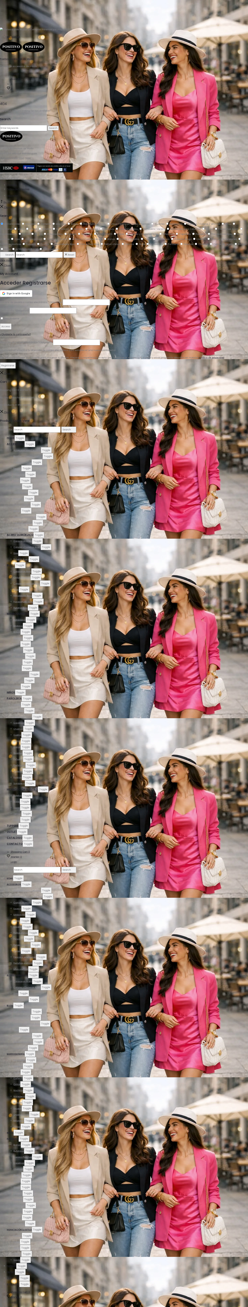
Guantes (17, 753)
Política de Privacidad (18, 189)
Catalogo (14, 838)
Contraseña (14, 310)
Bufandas (18, 710)
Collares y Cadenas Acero (27, 547)
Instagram (13, 37)
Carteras (18, 638)
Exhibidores (19, 474)
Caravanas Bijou (22, 571)
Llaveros (17, 486)
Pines (16, 589)
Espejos (17, 468)
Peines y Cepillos (21, 504)
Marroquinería (18, 614)
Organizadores (21, 674)
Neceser (17, 668)
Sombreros (19, 783)
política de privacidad (211, 357)
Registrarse (7, 365)
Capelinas (18, 722)
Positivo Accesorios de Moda (16, 59)
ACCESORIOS (15, 444)
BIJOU (11, 565)
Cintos (16, 644)
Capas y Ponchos (22, 716)
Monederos (19, 656)
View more (6, 260)
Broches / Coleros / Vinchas (28, 456)
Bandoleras (19, 619)
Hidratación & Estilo (22, 789)
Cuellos (17, 735)
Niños (11, 692)
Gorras (17, 741)
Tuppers (12, 826)
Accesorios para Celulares (27, 450)
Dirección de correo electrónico (26, 342)
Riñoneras (18, 680)
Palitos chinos (20, 492)
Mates (16, 801)
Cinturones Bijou (21, 577)
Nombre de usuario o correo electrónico (31, 302)
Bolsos (16, 632)
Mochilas (18, 650)
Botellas (17, 795)
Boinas (17, 704)
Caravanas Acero (22, 541)
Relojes (17, 510)
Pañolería (14, 698)
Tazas (16, 807)
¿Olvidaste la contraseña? (15, 334)
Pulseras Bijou (20, 607)
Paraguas (18, 498)
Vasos (16, 819)
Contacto (12, 184)
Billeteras (18, 625)
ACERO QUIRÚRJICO (20, 535)
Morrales (17, 662)
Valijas (17, 686)
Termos (17, 813)
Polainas (17, 771)
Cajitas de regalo (22, 462)
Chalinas (18, 728)
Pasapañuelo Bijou (23, 601)
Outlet (12, 832)
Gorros (16, 747)
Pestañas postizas (22, 522)
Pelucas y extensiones (24, 516)
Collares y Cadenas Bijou (26, 583)
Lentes (16, 480)
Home (11, 438)
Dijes (15, 553)
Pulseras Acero (21, 559)
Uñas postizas (20, 529)
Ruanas (17, 777)
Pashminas (19, 765)
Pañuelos (18, 759)
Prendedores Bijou (22, 595)
